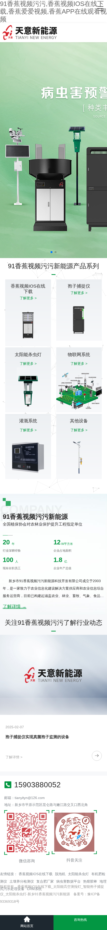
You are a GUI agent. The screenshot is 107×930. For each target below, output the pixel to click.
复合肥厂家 (45, 881)
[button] (52, 252)
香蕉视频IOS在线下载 (36, 874)
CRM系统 (34, 889)
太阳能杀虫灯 (78, 874)
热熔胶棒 (90, 881)
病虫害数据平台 (68, 881)
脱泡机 (60, 874)
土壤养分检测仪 (21, 881)
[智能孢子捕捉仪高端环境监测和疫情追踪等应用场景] (53, 675)
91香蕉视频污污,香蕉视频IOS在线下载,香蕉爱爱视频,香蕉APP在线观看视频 (53, 11)
